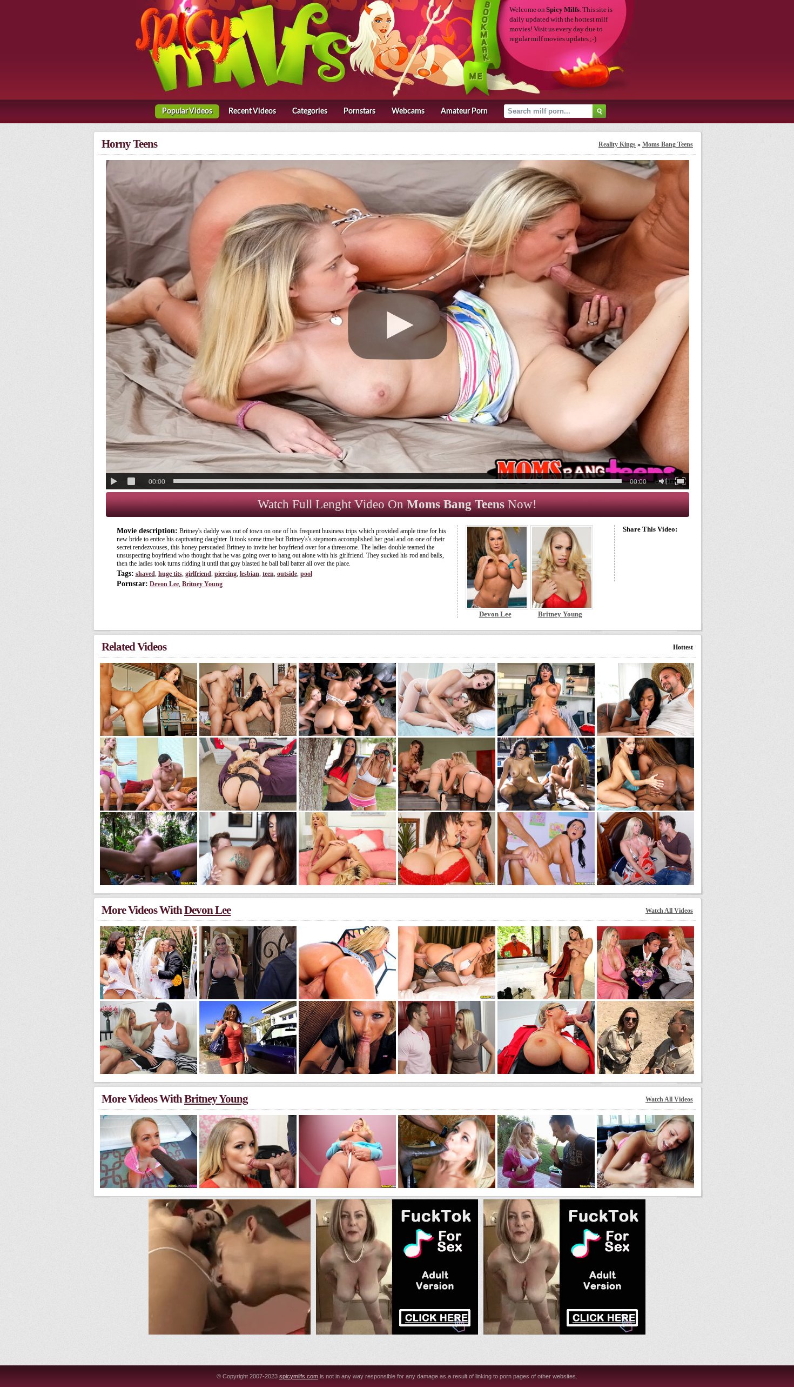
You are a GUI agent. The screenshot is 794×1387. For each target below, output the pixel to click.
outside (287, 574)
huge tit (170, 574)
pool (306, 574)
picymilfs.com (298, 1376)
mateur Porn (464, 111)
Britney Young (202, 584)
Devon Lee (164, 584)
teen (268, 574)
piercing (225, 574)
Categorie (309, 111)
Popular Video (187, 111)
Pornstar (359, 111)
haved (145, 574)
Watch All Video (669, 910)
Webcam (408, 111)
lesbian (249, 574)
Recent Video (252, 111)
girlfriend (198, 574)
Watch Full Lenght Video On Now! (397, 504)
